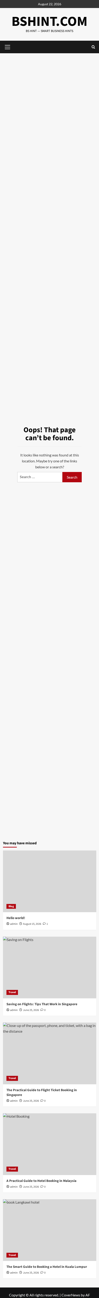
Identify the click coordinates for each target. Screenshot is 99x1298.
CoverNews (70, 1295)
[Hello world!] (49, 881)
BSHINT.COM (49, 21)
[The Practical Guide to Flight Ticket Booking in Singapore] (49, 1053)
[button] (93, 47)
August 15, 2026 (32, 924)
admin (14, 924)
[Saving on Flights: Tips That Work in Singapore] (49, 967)
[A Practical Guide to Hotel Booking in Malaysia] (49, 1144)
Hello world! (15, 918)
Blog (11, 906)
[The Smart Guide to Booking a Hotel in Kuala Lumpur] (49, 1230)
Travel (12, 992)
